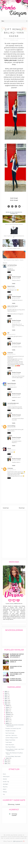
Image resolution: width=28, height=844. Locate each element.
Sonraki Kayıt (6, 508)
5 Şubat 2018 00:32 (11, 334)
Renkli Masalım (11, 383)
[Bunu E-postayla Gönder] (19, 206)
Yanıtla (9, 272)
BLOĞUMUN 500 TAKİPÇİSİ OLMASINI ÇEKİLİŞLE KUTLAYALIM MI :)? (17, 655)
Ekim (7, 709)
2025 (6, 691)
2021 (6, 698)
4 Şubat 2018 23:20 (11, 307)
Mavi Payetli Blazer (10, 747)
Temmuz (8, 714)
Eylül (7, 711)
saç (4, 794)
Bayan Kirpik (11, 286)
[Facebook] (9, 206)
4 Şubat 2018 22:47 (11, 287)
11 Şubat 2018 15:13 (12, 469)
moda (16, 40)
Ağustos (8, 712)
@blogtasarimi (18, 841)
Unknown (10, 352)
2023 (6, 695)
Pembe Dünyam (16, 277)
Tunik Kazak (8, 742)
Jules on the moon (12, 306)
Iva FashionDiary (12, 265)
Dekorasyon (6, 776)
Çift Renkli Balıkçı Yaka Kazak (12, 756)
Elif (8, 333)
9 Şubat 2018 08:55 (11, 450)
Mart (7, 721)
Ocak (7, 758)
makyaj (5, 791)
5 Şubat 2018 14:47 (11, 385)
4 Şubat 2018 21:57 (11, 266)
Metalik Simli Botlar (10, 730)
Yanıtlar (10, 275)
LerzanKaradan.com (13, 403)
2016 (6, 761)
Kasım (7, 707)
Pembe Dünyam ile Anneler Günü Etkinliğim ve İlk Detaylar (17, 674)
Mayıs (7, 718)
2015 (6, 763)
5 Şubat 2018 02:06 (11, 354)
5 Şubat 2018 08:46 (16, 278)
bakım (4, 789)
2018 (6, 704)
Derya (9, 448)
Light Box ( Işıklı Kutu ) (11, 735)
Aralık (7, 705)
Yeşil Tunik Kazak (9, 733)
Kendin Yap (6, 781)
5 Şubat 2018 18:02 (11, 427)
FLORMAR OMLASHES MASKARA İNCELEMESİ (16, 679)
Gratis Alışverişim (9, 744)
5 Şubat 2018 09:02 (16, 374)
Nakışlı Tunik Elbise (10, 740)
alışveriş (5, 786)
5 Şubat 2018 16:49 (11, 404)
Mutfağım (5, 784)
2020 (6, 700)
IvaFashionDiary (11, 270)
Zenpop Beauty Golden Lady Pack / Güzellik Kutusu (14, 750)
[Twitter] (12, 206)
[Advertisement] (14, 534)
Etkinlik (5, 779)
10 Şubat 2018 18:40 (16, 460)
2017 (6, 760)
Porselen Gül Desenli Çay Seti (13, 728)
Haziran (8, 716)
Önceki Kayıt (22, 508)
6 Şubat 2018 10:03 (16, 395)
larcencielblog (11, 426)
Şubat (7, 723)
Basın (4, 774)
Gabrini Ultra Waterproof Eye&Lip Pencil (14, 753)
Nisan (7, 719)
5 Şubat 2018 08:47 (16, 298)
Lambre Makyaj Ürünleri (11, 737)
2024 (6, 693)
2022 (6, 697)
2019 (6, 702)
